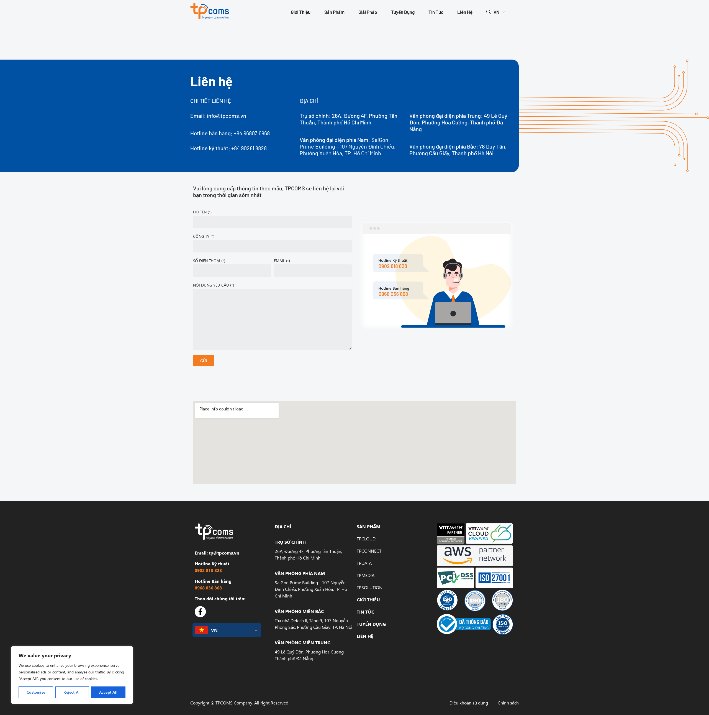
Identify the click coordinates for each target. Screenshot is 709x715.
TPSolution (369, 587)
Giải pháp (367, 12)
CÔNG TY (203, 236)
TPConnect (369, 551)
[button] (226, 630)
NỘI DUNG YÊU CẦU (213, 285)
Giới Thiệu (368, 599)
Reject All (72, 692)
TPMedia (365, 575)
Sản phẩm (334, 12)
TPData (364, 563)
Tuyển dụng (403, 12)
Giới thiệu (300, 12)
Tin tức (435, 12)
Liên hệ (464, 12)
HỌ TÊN (201, 211)
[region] (72, 675)
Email (281, 260)
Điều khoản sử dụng (468, 703)
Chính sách (508, 703)
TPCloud (366, 539)
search (488, 12)
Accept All (108, 692)
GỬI (203, 360)
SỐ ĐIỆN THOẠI (208, 260)
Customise (36, 692)
